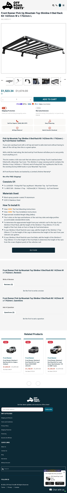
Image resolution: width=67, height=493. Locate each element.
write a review (39, 291)
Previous (2, 80)
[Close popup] (64, 472)
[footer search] (3, 469)
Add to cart (50, 99)
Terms (3, 487)
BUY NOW (33, 250)
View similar (49, 483)
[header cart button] (60, 5)
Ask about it (59, 483)
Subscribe (48, 409)
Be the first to (33, 291)
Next (65, 79)
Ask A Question (8, 307)
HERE (10, 209)
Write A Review (8, 279)
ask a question (38, 319)
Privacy (10, 487)
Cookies (16, 487)
